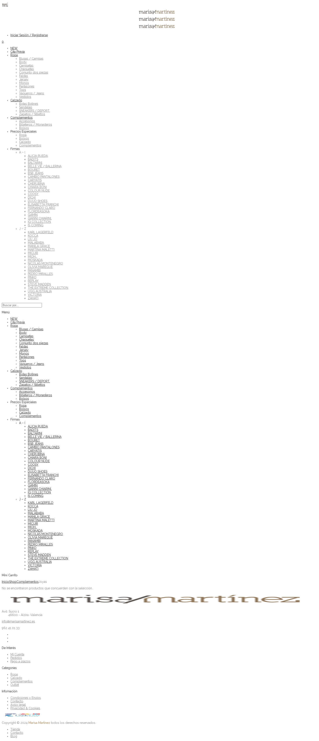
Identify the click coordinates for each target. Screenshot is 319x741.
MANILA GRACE (39, 246)
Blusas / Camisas (31, 58)
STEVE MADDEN (39, 284)
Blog (13, 736)
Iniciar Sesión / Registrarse (29, 35)
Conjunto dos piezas (33, 72)
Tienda (15, 729)
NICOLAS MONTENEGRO (45, 263)
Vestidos (25, 97)
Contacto (16, 701)
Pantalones (26, 86)
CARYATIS (35, 180)
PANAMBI (34, 270)
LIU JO (32, 239)
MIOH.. (32, 256)
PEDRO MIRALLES (40, 274)
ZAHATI (33, 298)
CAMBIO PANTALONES (43, 176)
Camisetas (26, 65)
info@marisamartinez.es (18, 621)
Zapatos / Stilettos (32, 114)
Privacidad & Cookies (25, 708)
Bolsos (24, 128)
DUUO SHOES (37, 201)
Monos (24, 83)
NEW (14, 48)
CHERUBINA (36, 183)
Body (23, 62)
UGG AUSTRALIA (40, 291)
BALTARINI (35, 162)
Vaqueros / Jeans (31, 93)
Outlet (14, 685)
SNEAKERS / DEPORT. (34, 110)
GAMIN (33, 215)
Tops (22, 90)
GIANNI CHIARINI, (40, 218)
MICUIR (33, 253)
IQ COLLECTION (39, 221)
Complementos (21, 117)
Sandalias (25, 107)
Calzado (16, 100)
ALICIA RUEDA (38, 156)
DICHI (32, 197)
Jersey (23, 79)
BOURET (34, 169)
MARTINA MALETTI (41, 249)
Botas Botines (28, 103)
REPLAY (33, 281)
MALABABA (36, 242)
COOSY (33, 194)
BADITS (33, 159)
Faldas (23, 76)
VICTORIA (35, 294)
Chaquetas (26, 69)
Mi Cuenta (17, 654)
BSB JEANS (35, 173)
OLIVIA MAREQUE (40, 267)
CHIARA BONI (37, 187)
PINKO (32, 277)
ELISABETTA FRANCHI (43, 204)
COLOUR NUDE (39, 190)
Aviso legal (18, 704)
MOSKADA (35, 260)
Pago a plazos (20, 661)
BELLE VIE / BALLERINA (44, 166)
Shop (12, 581)
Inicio (5, 581)
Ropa (14, 55)
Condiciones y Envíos (25, 698)
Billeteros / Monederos (35, 124)
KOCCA (33, 235)
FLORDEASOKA (38, 211)
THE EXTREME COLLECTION (48, 287)
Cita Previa (17, 51)
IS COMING (35, 225)
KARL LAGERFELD (40, 232)
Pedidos (16, 658)
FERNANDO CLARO (41, 208)
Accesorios (27, 121)
